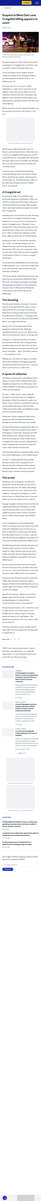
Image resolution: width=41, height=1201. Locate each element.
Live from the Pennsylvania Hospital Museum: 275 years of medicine (26, 733)
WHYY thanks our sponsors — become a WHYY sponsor (20, 143)
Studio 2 (17, 729)
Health (24, 729)
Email (18, 639)
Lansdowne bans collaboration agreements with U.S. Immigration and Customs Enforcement (20, 834)
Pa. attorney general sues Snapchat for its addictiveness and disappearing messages (17, 843)
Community (18, 671)
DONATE (27, 3)
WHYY (7, 3)
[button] (5, 1198)
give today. (23, 657)
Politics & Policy (20, 702)
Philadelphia (7, 8)
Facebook (11, 639)
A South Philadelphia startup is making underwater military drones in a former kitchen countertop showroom (26, 707)
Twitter (15, 639)
